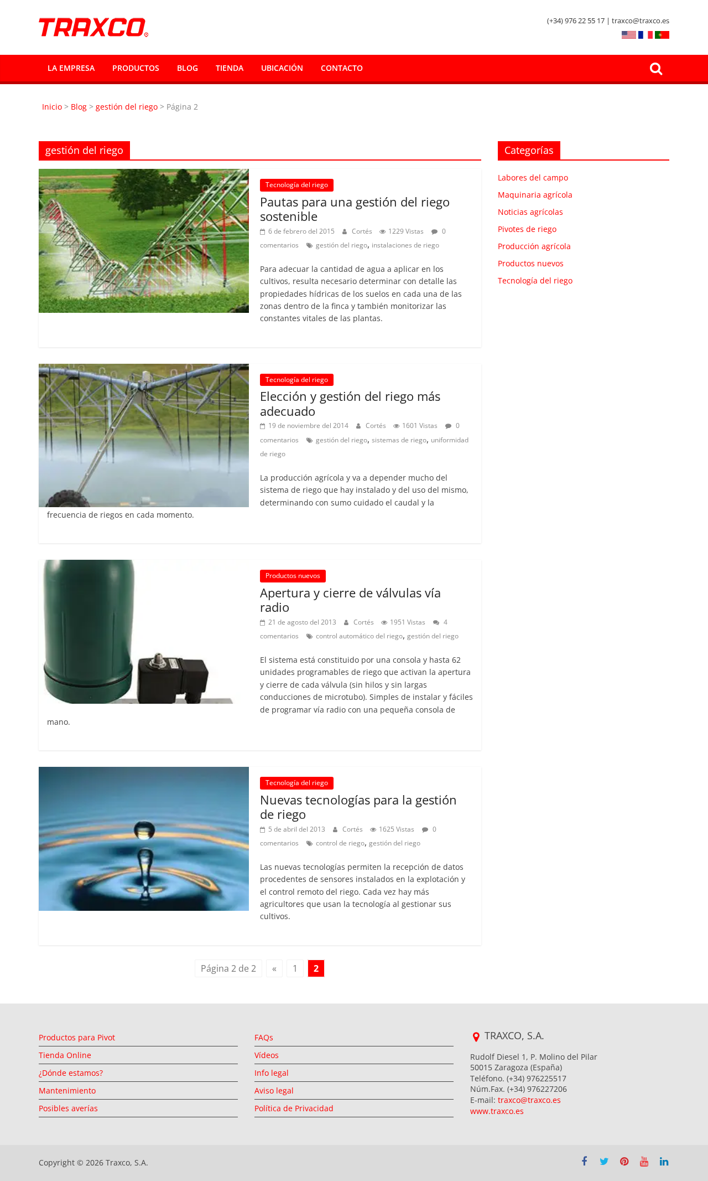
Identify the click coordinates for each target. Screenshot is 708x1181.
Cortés (363, 231)
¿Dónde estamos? (71, 1072)
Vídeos (266, 1055)
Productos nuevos (293, 575)
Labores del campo (533, 177)
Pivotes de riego (527, 229)
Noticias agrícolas (530, 212)
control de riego (340, 843)
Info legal (271, 1072)
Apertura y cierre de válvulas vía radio (350, 599)
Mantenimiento (67, 1090)
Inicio (53, 106)
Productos (135, 68)
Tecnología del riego (297, 184)
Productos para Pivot (77, 1037)
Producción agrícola (534, 246)
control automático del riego (359, 636)
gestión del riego (127, 106)
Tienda (229, 68)
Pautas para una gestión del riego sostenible (355, 208)
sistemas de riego (399, 440)
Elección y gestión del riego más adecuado (350, 403)
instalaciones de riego (405, 245)
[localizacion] (476, 1037)
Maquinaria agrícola (535, 194)
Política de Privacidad (294, 1108)
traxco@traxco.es (529, 1100)
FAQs (263, 1037)
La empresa (71, 68)
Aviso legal (274, 1090)
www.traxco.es (497, 1111)
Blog (187, 68)
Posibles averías (68, 1108)
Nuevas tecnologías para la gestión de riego (358, 806)
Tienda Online (65, 1055)
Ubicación (282, 68)
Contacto (342, 68)
